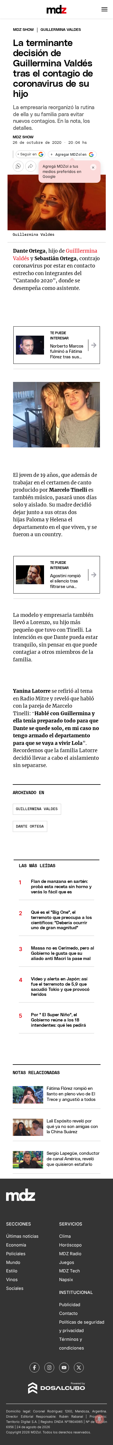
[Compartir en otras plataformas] (30, 166)
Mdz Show (23, 30)
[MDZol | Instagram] (49, 1367)
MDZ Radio (70, 1253)
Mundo (13, 1262)
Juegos (66, 1262)
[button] (104, 9)
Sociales (14, 1288)
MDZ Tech (69, 1271)
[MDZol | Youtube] (64, 1367)
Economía (16, 1245)
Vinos (12, 1279)
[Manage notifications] (99, 1419)
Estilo (11, 1271)
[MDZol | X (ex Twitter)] (78, 1367)
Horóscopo (70, 1245)
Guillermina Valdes (37, 809)
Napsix (66, 1279)
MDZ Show (23, 137)
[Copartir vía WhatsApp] (18, 166)
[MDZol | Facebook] (34, 1367)
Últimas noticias (22, 1236)
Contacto (68, 1313)
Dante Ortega (30, 826)
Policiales (15, 1253)
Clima (65, 1236)
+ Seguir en (27, 154)
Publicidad (69, 1304)
